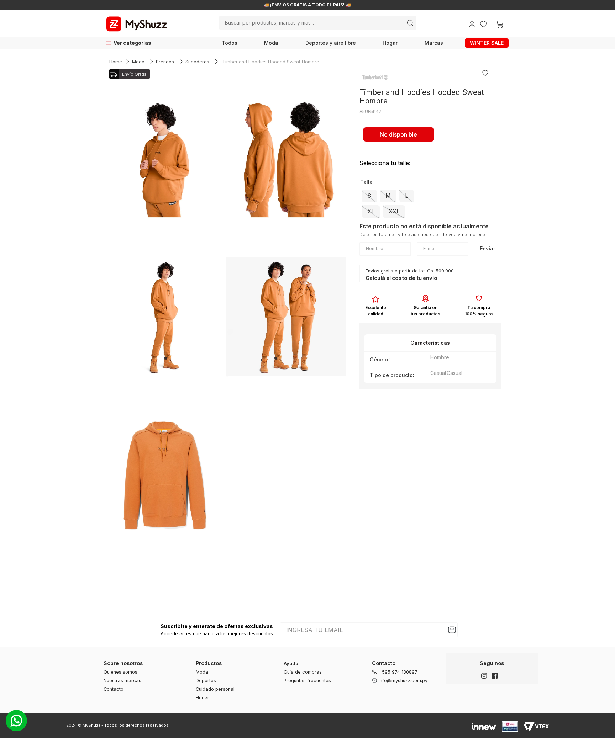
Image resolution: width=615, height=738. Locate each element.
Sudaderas (197, 61)
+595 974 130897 (398, 672)
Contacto (113, 689)
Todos (229, 43)
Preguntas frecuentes (307, 680)
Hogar (390, 43)
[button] (369, 196)
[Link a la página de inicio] (115, 62)
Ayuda (291, 663)
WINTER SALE (487, 43)
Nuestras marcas (122, 680)
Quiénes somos (120, 672)
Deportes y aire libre (330, 43)
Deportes (206, 680)
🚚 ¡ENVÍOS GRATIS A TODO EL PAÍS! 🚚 (307, 5)
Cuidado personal (215, 689)
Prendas (165, 61)
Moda (271, 43)
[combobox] (317, 23)
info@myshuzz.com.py (403, 680)
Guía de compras (303, 672)
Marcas (434, 43)
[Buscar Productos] (410, 23)
